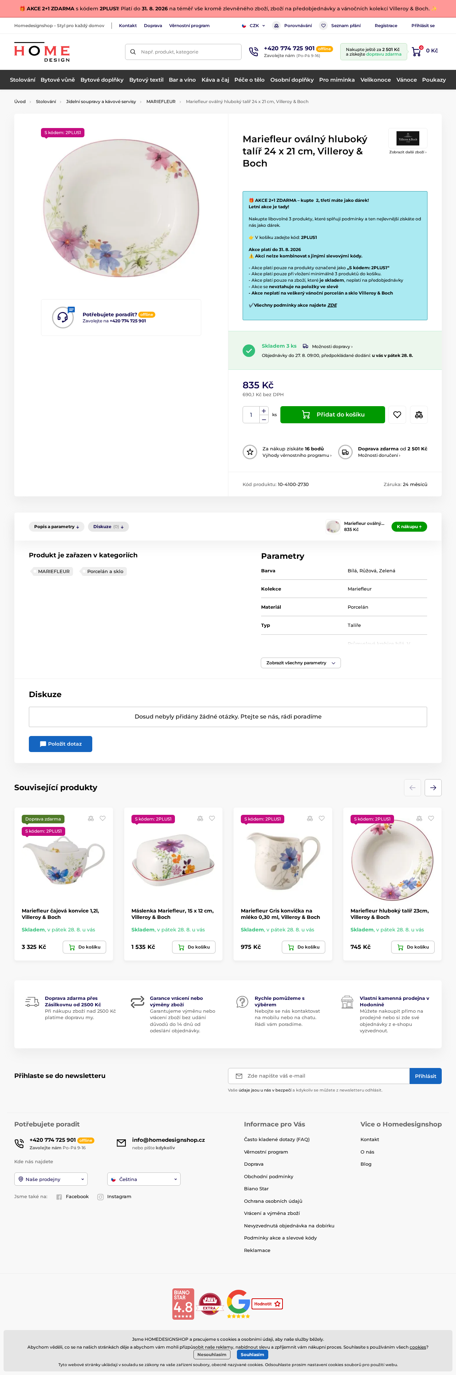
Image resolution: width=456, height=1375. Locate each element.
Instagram (119, 1196)
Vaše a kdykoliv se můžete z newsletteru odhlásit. (305, 1090)
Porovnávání (298, 25)
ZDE (332, 305)
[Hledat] (133, 52)
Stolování (46, 101)
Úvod (20, 101)
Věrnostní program (189, 25)
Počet (251, 415)
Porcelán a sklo (105, 571)
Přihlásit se (423, 25)
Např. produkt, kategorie (169, 52)
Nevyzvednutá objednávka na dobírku (289, 1225)
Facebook (77, 1196)
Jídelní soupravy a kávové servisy (101, 101)
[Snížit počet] (264, 419)
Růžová (368, 570)
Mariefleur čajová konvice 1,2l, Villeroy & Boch (60, 914)
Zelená (387, 570)
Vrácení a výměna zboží (272, 1213)
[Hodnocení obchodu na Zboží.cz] (268, 1303)
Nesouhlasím (212, 1354)
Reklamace (257, 1250)
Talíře (354, 625)
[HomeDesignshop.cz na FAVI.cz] (210, 1303)
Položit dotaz (64, 744)
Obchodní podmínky (268, 1176)
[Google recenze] (239, 1303)
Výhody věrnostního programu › (297, 455)
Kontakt (128, 25)
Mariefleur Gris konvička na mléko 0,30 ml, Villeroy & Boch (280, 914)
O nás (367, 1152)
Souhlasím (252, 1354)
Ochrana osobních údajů (273, 1201)
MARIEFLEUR (161, 101)
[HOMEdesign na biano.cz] (183, 1303)
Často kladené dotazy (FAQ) (277, 1139)
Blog (366, 1164)
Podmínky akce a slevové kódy (280, 1238)
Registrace (386, 25)
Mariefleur (360, 589)
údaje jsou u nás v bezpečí (265, 1090)
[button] (301, 663)
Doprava (153, 25)
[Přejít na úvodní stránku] (41, 52)
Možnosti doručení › (379, 455)
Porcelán (358, 607)
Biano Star (256, 1188)
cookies (418, 1347)
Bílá (352, 570)
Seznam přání (346, 25)
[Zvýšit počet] (264, 411)
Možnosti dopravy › (332, 346)
